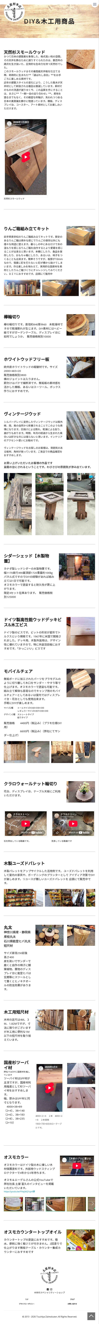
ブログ (72, 1299)
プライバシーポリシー (26, 1304)
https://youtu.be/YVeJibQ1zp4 (18, 1191)
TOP (26, 1299)
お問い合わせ (72, 1304)
